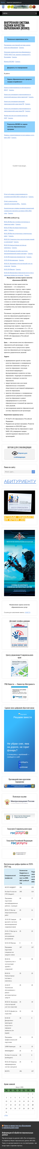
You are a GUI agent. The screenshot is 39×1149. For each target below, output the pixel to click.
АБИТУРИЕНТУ (20, 481)
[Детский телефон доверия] (19, 635)
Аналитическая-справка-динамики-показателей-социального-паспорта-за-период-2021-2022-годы (19, 211)
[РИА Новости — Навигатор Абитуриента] (19, 693)
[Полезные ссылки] (19, 805)
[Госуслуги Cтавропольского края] (19, 833)
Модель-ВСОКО (9, 61)
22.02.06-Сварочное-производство (14, 257)
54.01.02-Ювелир (9, 269)
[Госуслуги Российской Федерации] (19, 843)
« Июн (6, 1115)
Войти (3, 2)
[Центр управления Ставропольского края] (19, 667)
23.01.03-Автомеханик (11, 260)
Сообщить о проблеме (20, 764)
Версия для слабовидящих (20, 455)
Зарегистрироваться (14, 2)
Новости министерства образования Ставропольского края (16, 1126)
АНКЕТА (27, 612)
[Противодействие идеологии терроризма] (19, 787)
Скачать (21, 47)
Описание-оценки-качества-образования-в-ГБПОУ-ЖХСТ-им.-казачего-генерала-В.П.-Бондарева (17, 54)
